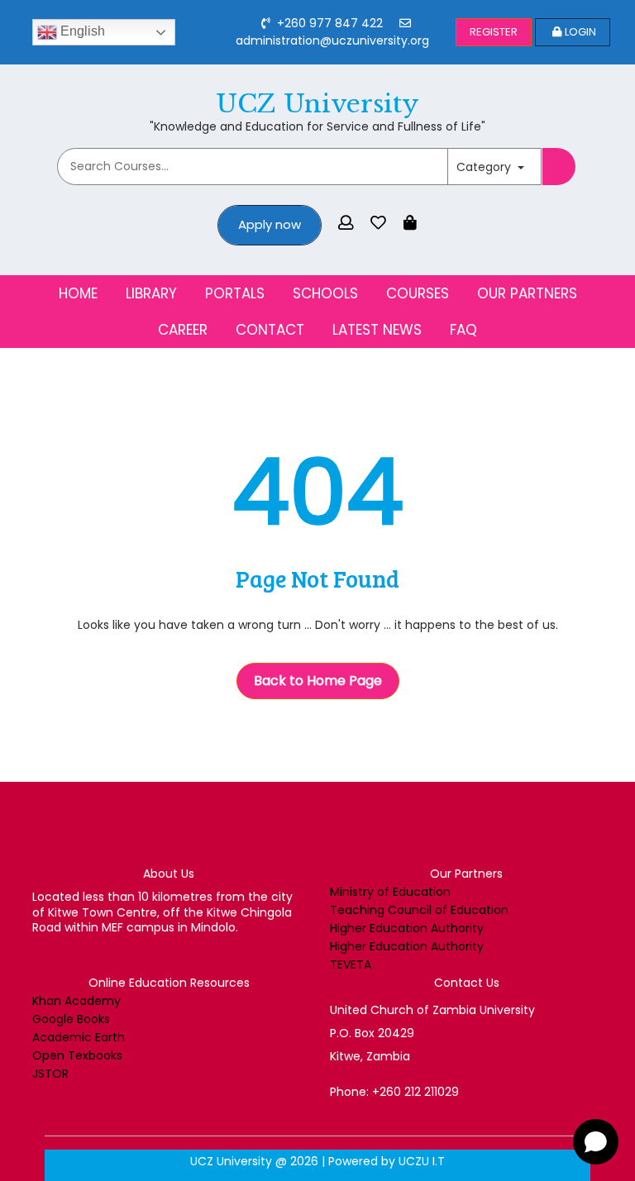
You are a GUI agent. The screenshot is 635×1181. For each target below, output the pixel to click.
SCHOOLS (325, 293)
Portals (235, 293)
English (81, 31)
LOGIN (580, 32)
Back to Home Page (318, 680)
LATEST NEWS (377, 330)
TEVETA (350, 964)
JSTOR (50, 1073)
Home (78, 293)
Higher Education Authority (407, 928)
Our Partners (527, 293)
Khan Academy (76, 1001)
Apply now (269, 224)
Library (151, 293)
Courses (417, 293)
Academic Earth (78, 1037)
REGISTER (494, 32)
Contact (270, 330)
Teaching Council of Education (419, 910)
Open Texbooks (77, 1055)
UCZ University (317, 103)
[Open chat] (595, 1141)
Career (183, 330)
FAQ (463, 330)
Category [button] (485, 167)
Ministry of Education (390, 891)
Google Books (71, 1019)
